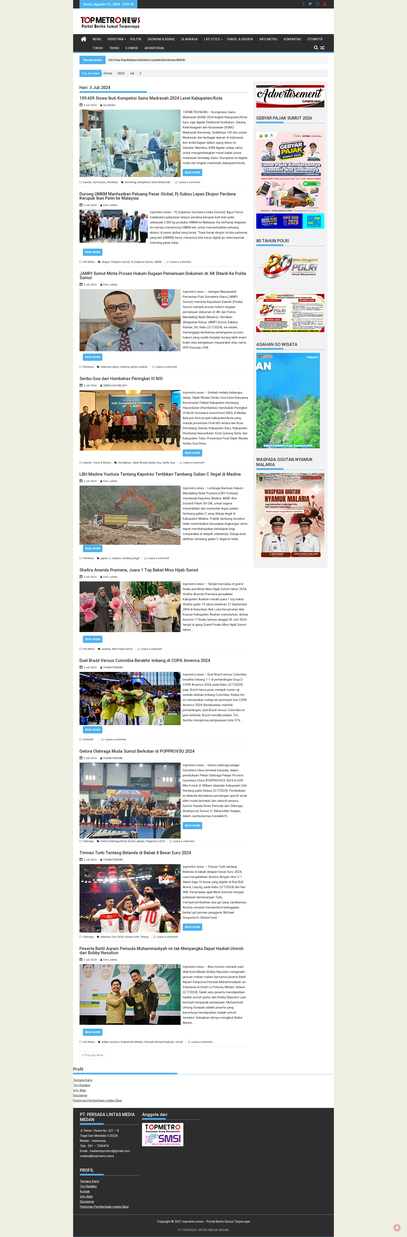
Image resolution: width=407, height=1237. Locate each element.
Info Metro (268, 39)
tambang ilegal (130, 558)
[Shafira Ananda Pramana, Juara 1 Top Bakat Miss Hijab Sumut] (130, 584)
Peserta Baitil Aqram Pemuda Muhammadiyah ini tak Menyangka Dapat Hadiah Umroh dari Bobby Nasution (161, 950)
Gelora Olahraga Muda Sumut (118, 841)
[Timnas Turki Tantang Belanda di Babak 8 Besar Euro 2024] (130, 867)
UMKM (158, 261)
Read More (192, 172)
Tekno (114, 48)
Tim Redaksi (81, 1085)
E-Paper (132, 48)
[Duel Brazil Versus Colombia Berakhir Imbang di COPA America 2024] (130, 674)
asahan (106, 649)
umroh (179, 1042)
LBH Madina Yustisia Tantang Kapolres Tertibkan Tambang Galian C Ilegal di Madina (160, 474)
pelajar (141, 841)
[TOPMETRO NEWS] (83, 38)
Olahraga (189, 39)
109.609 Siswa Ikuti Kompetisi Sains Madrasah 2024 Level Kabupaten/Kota (150, 98)
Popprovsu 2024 (155, 841)
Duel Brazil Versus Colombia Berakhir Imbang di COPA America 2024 (144, 660)
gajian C (105, 558)
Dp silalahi (109, 105)
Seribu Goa (168, 462)
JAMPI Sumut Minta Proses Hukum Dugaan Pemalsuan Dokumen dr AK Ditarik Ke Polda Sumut (162, 275)
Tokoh (98, 48)
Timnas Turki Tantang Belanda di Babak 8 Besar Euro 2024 (135, 852)
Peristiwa (116, 39)
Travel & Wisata (240, 39)
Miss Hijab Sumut (122, 649)
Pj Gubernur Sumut (142, 261)
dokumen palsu (110, 366)
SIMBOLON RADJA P (115, 385)
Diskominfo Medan (132, 1042)
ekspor (106, 261)
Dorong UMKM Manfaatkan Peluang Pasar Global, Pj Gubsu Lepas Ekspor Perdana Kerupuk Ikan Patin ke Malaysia (157, 196)
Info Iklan (79, 1090)
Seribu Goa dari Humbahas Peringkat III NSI (121, 378)
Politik (135, 39)
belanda (105, 936)
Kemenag (130, 182)
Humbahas (124, 462)
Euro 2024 (117, 936)
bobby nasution (110, 1042)
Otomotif (315, 39)
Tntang (144, 936)
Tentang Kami (82, 1080)
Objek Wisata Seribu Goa (146, 462)
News (97, 39)
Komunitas (292, 39)
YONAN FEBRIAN (113, 667)
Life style (212, 39)
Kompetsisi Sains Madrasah (154, 182)
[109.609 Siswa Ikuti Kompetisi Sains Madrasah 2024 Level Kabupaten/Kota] (130, 112)
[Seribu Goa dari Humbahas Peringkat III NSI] (130, 392)
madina (124, 366)
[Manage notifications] (397, 1227)
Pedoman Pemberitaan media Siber (97, 1100)
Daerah (87, 182)
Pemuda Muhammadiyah (159, 1042)
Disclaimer (80, 1095)
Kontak (85, 1191)
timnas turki (132, 936)
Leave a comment (189, 182)
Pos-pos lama (94, 1055)
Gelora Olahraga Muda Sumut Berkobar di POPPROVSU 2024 (136, 751)
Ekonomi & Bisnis (161, 39)
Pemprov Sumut (120, 261)
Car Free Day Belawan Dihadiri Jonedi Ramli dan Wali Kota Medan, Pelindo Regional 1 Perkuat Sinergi (179, 60)
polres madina (139, 366)
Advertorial (155, 48)
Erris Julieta (110, 205)
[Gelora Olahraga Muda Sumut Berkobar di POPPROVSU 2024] (130, 765)
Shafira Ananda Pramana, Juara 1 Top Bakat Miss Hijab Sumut (138, 570)
